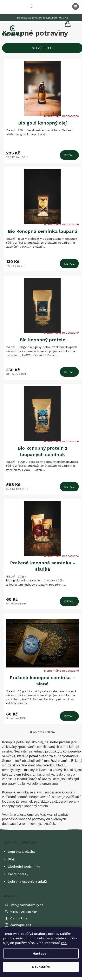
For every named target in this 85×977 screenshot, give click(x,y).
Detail (69, 155)
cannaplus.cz (21, 925)
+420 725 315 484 (24, 912)
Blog (11, 859)
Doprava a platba (21, 852)
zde (64, 943)
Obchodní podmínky (24, 866)
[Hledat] (31, 6)
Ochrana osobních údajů (27, 881)
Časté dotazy (18, 874)
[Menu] (75, 6)
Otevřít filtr (42, 48)
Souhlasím (41, 967)
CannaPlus (18, 918)
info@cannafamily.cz (26, 905)
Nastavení (41, 953)
